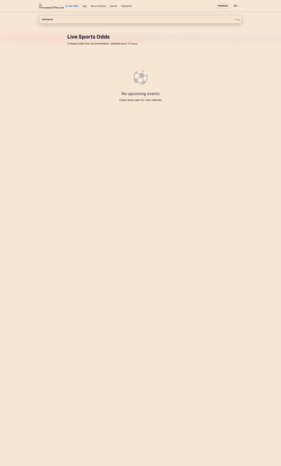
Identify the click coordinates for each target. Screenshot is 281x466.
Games (113, 5)
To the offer (72, 5)
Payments (126, 5)
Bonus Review (98, 5)
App (84, 5)
